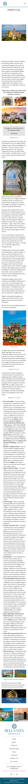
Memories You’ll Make (13, 92)
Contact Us (17, 94)
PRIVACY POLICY (14, 780)
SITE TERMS (21, 778)
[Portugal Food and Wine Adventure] (14, 696)
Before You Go (6, 90)
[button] (4, 696)
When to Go (14, 90)
